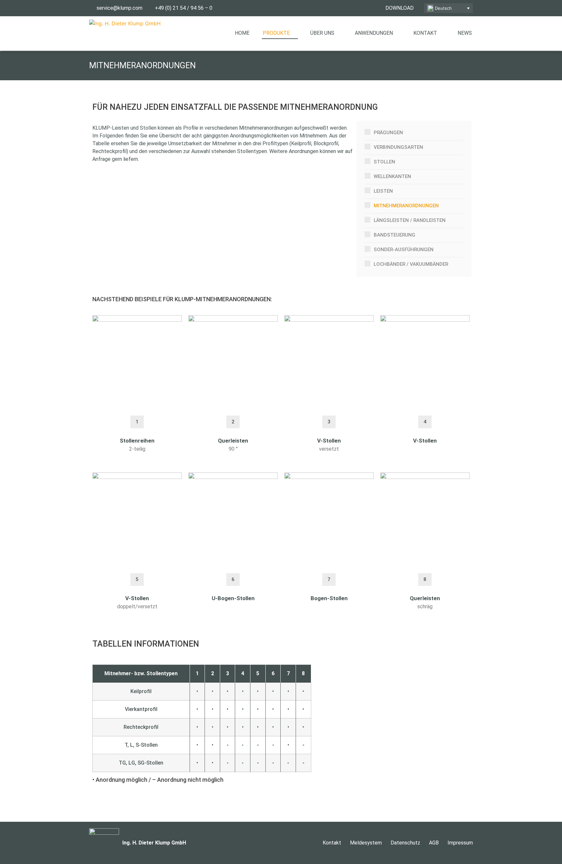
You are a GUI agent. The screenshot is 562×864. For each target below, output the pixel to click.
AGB (434, 843)
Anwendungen (374, 33)
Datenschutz (405, 843)
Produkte (276, 33)
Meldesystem (366, 843)
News (465, 33)
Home (242, 33)
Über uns (322, 33)
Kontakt (425, 33)
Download (399, 8)
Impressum (460, 843)
